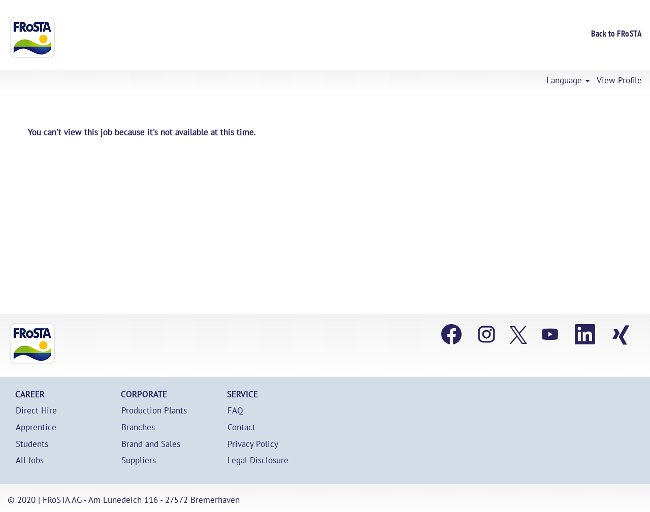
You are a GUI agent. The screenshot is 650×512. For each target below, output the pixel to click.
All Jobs (30, 460)
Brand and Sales (150, 444)
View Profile (619, 80)
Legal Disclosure (258, 460)
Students (32, 444)
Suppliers (138, 460)
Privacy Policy (253, 444)
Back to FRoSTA (616, 33)
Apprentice (36, 427)
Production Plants (154, 410)
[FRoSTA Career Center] (32, 344)
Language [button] (565, 80)
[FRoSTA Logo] (32, 37)
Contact (241, 427)
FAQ (235, 410)
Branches (138, 427)
